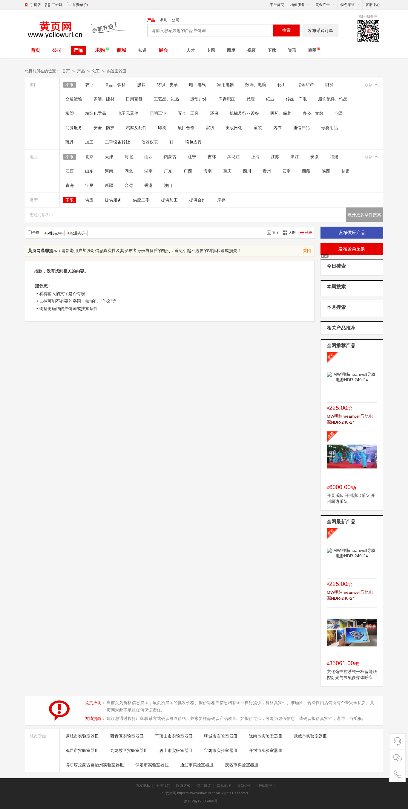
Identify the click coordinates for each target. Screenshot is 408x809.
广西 (188, 171)
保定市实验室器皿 (152, 764)
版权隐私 (143, 786)
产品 (151, 20)
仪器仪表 (149, 142)
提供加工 (169, 200)
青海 (69, 185)
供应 (89, 200)
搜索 (286, 30)
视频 (251, 50)
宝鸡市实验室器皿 (220, 750)
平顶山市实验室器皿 (174, 736)
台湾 (129, 185)
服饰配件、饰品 (332, 99)
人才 (190, 50)
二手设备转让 (117, 142)
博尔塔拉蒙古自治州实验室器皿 (94, 764)
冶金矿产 (305, 84)
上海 (255, 156)
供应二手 (141, 200)
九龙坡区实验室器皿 (129, 750)
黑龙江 (233, 156)
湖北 (129, 171)
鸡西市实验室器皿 (82, 750)
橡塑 (69, 113)
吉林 (212, 156)
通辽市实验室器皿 (197, 764)
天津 (109, 156)
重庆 (227, 171)
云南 (286, 171)
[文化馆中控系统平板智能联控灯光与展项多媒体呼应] (352, 632)
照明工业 (158, 113)
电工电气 (197, 84)
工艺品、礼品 (166, 99)
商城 (121, 50)
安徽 (314, 156)
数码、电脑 (255, 84)
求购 (163, 20)
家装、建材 (103, 99)
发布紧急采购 (351, 248)
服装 (141, 84)
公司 (176, 20)
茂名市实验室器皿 (241, 764)
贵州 (267, 171)
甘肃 (345, 171)
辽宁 (192, 156)
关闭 (307, 250)
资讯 (292, 50)
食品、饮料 (115, 84)
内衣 (277, 127)
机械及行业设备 (244, 113)
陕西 (326, 171)
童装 (258, 127)
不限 (69, 84)
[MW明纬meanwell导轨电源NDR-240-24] (352, 377)
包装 (339, 113)
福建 (334, 156)
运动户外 (198, 99)
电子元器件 (127, 113)
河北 (129, 156)
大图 (292, 233)
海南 (207, 171)
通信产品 (301, 127)
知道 (142, 50)
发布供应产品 (351, 232)
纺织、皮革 (167, 84)
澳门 (168, 185)
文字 (275, 233)
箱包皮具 (193, 142)
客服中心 (373, 5)
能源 (329, 84)
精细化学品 (95, 113)
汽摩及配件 (136, 127)
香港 (148, 185)
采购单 (78, 5)
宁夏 (89, 185)
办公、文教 (313, 113)
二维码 (57, 5)
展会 (163, 50)
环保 (214, 113)
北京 (89, 156)
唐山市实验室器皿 (176, 750)
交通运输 (73, 99)
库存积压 (226, 99)
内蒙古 (170, 156)
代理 (250, 99)
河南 (109, 171)
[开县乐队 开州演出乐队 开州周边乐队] (352, 456)
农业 (89, 84)
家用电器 (225, 84)
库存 (221, 200)
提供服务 (113, 200)
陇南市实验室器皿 (265, 736)
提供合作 (197, 200)
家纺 (210, 127)
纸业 (270, 99)
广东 (168, 171)
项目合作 (186, 127)
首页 (35, 50)
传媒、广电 (296, 99)
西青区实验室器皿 (127, 736)
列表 (308, 233)
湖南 (148, 171)
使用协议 (204, 786)
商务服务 (73, 127)
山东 (89, 171)
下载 (272, 50)
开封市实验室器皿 (265, 750)
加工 (89, 142)
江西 (69, 171)
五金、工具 (188, 113)
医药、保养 (280, 113)
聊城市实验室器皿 (220, 736)
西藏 (306, 171)
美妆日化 (234, 127)
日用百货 (134, 99)
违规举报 (264, 786)
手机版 (35, 5)
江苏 (275, 156)
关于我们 (163, 786)
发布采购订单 (320, 30)
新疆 (109, 185)
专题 (211, 50)
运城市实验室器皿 (82, 736)
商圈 (312, 50)
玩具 (69, 142)
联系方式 (183, 786)
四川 (247, 171)
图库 (231, 50)
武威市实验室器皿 (310, 736)
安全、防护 (103, 127)
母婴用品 (329, 127)
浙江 (295, 156)
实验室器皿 (116, 71)
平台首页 (277, 5)
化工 (96, 71)
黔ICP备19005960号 (201, 801)
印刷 (162, 127)
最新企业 (244, 786)
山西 (148, 156)
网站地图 (224, 786)
